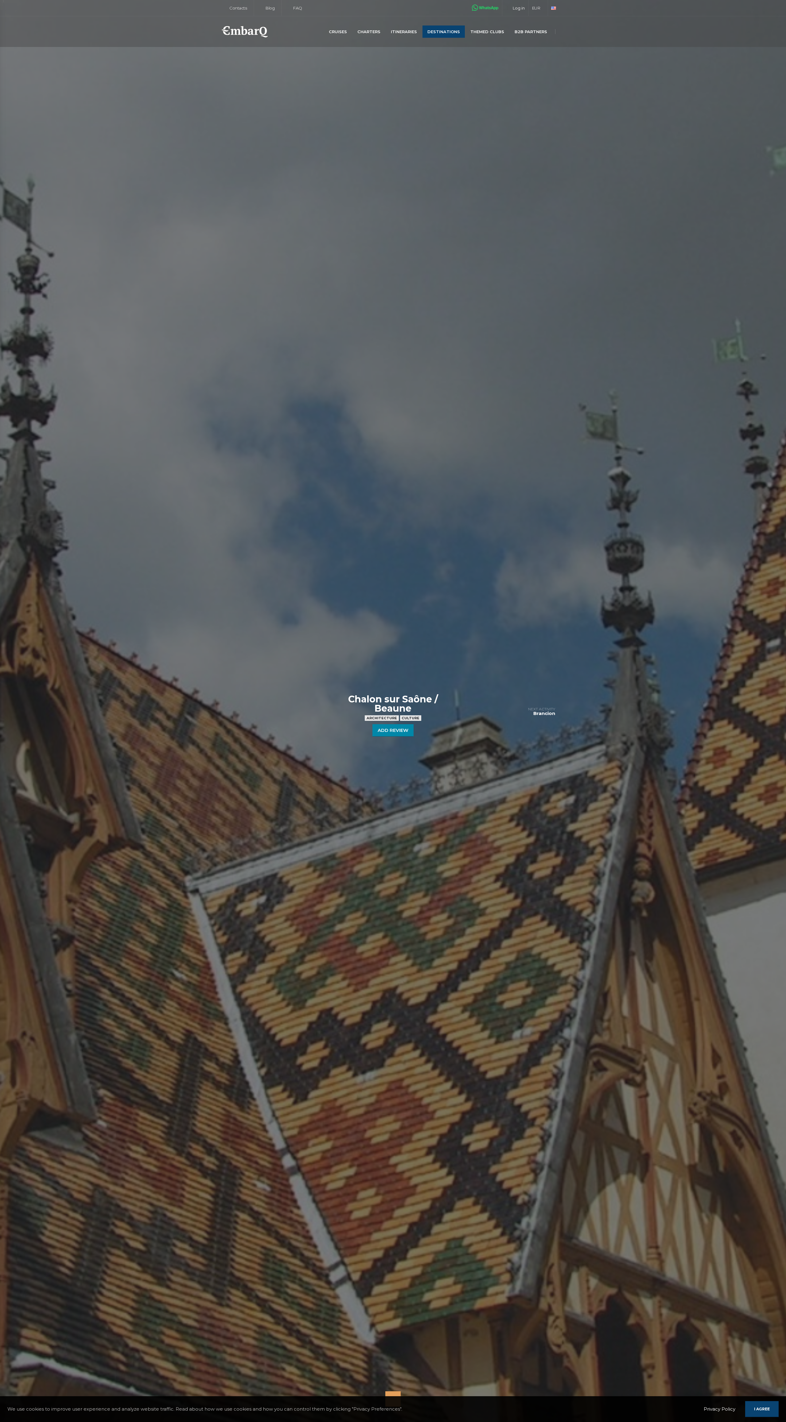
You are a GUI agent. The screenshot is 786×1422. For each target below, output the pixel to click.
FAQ (297, 8)
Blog (269, 8)
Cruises (338, 31)
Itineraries (404, 31)
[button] (538, 8)
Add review (393, 730)
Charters (368, 31)
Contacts (237, 8)
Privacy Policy (719, 1409)
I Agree (762, 1409)
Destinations (443, 31)
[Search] (562, 32)
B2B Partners (531, 31)
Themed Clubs (487, 31)
